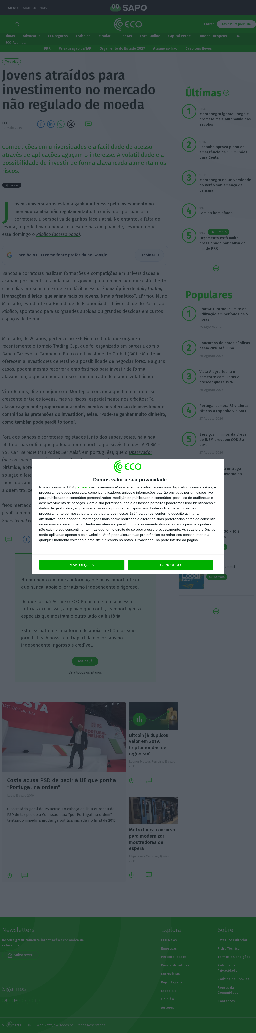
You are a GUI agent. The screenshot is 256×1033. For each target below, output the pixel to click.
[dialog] (128, 516)
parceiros (83, 487)
